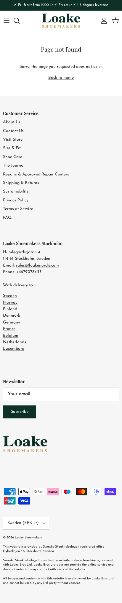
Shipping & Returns (21, 183)
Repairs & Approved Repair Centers (36, 174)
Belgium (10, 335)
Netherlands (14, 342)
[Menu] (6, 20)
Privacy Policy (15, 200)
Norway (10, 302)
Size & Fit (12, 148)
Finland (10, 309)
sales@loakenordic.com (37, 265)
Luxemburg (13, 348)
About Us (11, 122)
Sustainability (16, 191)
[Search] (19, 20)
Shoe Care (12, 157)
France (9, 329)
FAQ (7, 218)
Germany (11, 322)
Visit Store (13, 139)
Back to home (61, 77)
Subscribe (19, 412)
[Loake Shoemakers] (61, 21)
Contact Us (13, 131)
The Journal (14, 165)
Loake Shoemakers (28, 537)
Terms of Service (18, 209)
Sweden (10, 296)
